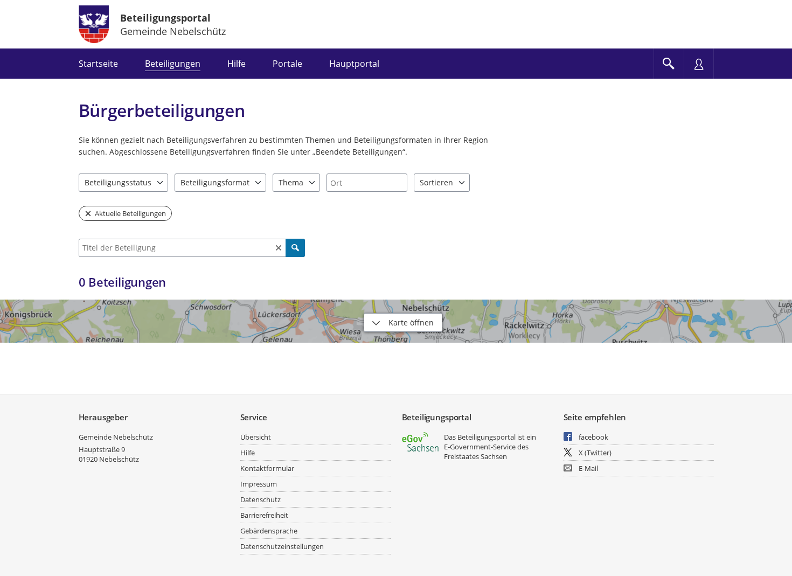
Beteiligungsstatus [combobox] (118, 182)
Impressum (258, 484)
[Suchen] (295, 248)
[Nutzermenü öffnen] (699, 63)
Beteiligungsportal (165, 17)
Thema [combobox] (291, 182)
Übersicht (255, 437)
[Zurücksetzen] (279, 248)
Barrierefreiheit (264, 515)
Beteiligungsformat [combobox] (214, 182)
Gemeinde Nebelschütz (116, 437)
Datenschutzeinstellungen (282, 546)
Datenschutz (260, 499)
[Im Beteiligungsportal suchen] (669, 63)
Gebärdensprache (268, 531)
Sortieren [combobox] (436, 182)
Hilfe (247, 452)
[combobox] (366, 183)
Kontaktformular (267, 468)
